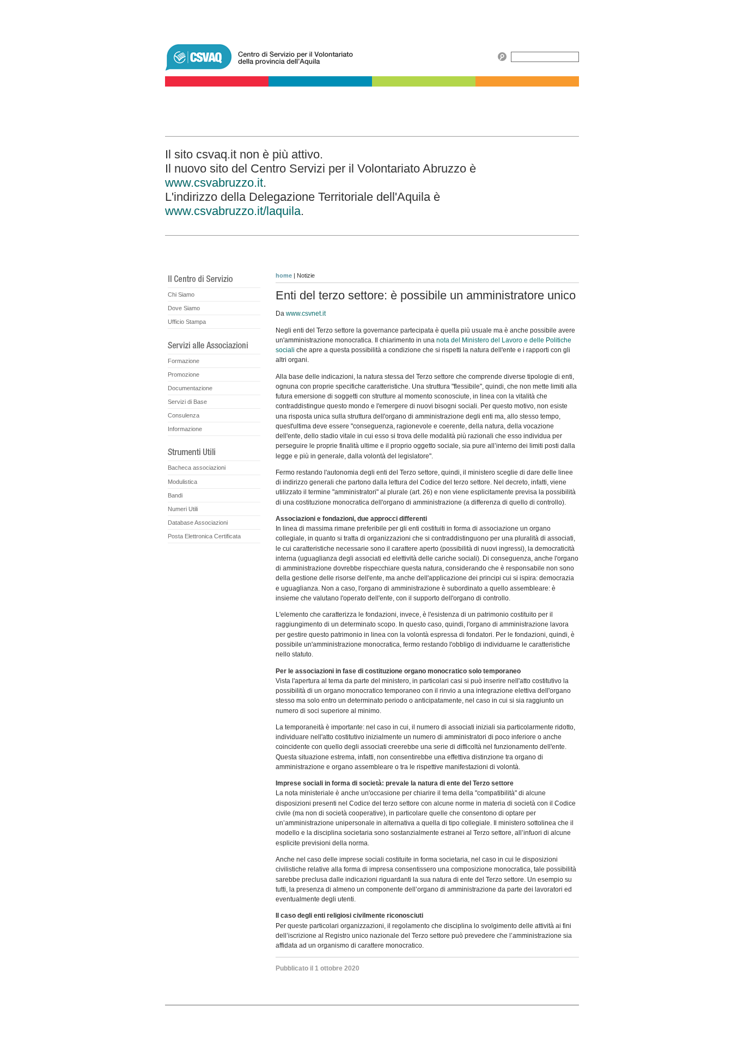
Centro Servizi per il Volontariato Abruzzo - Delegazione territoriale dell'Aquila (328, 51)
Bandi (175, 495)
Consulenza (183, 415)
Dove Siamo (184, 308)
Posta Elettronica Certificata (204, 536)
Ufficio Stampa (187, 321)
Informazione (185, 429)
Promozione (183, 374)
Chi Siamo (181, 294)
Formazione (183, 361)
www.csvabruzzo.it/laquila (233, 211)
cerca (502, 57)
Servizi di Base (187, 401)
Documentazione (190, 388)
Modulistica (182, 481)
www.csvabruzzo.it (214, 182)
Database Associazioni (198, 522)
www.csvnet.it (306, 313)
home (284, 275)
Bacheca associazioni (196, 467)
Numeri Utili (183, 509)
